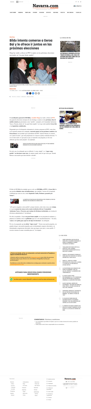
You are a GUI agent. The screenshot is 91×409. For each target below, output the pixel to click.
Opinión (35, 12)
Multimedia (70, 12)
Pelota (24, 395)
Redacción (13, 89)
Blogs (24, 383)
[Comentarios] (39, 93)
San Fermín (13, 12)
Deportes (24, 389)
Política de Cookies (52, 385)
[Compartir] (27, 93)
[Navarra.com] (45, 5)
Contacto (50, 381)
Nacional (55, 12)
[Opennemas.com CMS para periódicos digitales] (70, 385)
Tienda (49, 399)
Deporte (48, 12)
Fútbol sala (37, 383)
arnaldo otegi (30, 96)
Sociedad (13, 389)
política (14, 96)
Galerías (36, 393)
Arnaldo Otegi (35, 118)
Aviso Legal (50, 391)
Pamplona (28, 12)
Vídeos (36, 395)
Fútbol (24, 391)
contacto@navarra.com (17, 264)
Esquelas (78, 12)
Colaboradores (26, 382)
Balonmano (37, 382)
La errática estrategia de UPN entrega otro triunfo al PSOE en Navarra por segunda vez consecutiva (39, 200)
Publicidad (50, 383)
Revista (63, 12)
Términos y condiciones (52, 319)
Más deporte (37, 385)
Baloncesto (25, 393)
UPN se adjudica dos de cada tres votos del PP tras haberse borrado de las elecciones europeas (38, 144)
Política (12, 383)
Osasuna (41, 12)
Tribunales (13, 387)
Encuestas (25, 385)
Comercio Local (35, 257)
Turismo (50, 397)
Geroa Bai (23, 96)
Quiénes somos (51, 379)
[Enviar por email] (36, 93)
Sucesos (13, 385)
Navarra (20, 12)
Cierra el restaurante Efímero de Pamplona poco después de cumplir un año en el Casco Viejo (72, 256)
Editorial (12, 395)
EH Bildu (18, 96)
